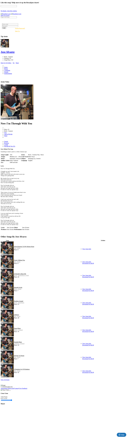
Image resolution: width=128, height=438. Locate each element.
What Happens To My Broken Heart (24, 246)
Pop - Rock (17, 248)
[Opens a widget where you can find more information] (121, 435)
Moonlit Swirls (18, 287)
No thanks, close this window (9, 11)
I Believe (16, 314)
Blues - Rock (17, 289)
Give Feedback (23, 388)
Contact (16, 388)
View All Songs (5, 379)
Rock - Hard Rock (19, 302)
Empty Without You (19, 260)
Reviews (6, 143)
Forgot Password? (20, 28)
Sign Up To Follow (6, 63)
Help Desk (7, 388)
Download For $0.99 (88, 263)
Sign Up (17, 31)
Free (5, 132)
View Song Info (86, 249)
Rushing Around (18, 301)
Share (17, 63)
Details (6, 141)
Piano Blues (17, 328)
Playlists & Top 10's (9, 146)
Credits (6, 144)
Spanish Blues (18, 342)
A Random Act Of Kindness (22, 369)
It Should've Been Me (20, 274)
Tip (13, 63)
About (2, 388)
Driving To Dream (19, 355)
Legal (12, 388)
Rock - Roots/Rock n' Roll (21, 275)
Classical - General (19, 343)
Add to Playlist (8, 134)
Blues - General (18, 330)
